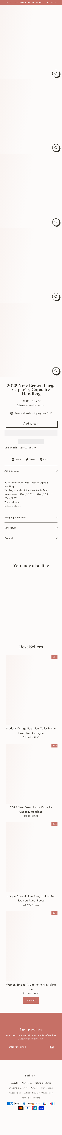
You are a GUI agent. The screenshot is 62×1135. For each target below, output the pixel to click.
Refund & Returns (43, 1082)
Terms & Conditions (31, 1097)
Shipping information (15, 517)
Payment (9, 538)
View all (31, 1000)
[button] (31, 433)
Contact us (27, 1082)
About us (15, 1082)
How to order (47, 1087)
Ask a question (12, 471)
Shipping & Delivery (18, 1087)
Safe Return (10, 527)
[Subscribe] (51, 1047)
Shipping (21, 405)
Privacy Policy (14, 1092)
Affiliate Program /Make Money (39, 1092)
